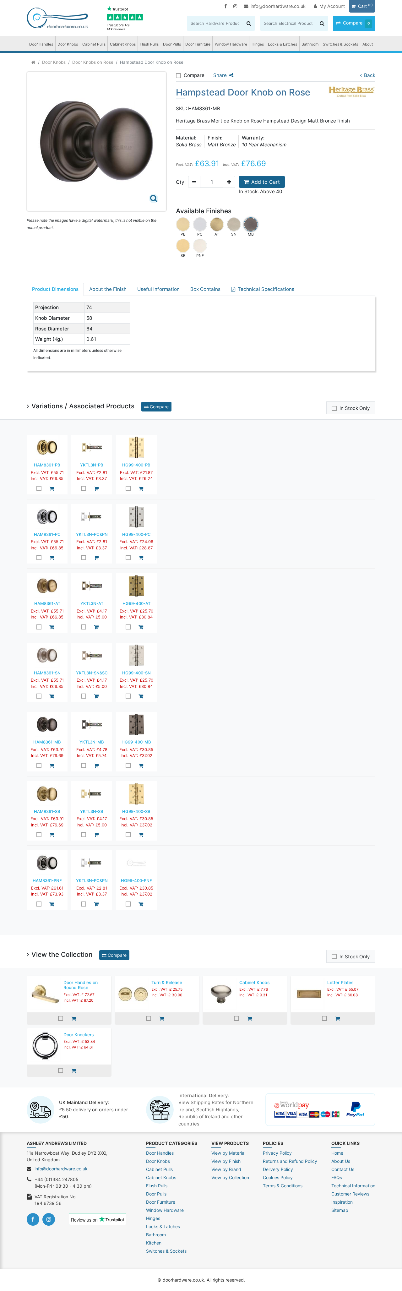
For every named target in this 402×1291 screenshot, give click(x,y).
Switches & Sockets (340, 44)
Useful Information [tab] (158, 289)
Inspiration (342, 1202)
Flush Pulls (149, 44)
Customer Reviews (350, 1193)
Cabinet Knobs (123, 44)
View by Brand (226, 1169)
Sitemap (339, 1210)
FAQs (336, 1177)
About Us (340, 1161)
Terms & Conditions (282, 1185)
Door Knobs (67, 44)
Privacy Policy (277, 1153)
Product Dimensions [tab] (55, 289)
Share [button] (220, 75)
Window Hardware (231, 44)
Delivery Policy (278, 1169)
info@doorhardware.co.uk (278, 6)
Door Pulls (172, 44)
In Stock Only (355, 408)
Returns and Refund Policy (290, 1161)
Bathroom (310, 44)
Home (337, 1153)
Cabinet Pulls (94, 44)
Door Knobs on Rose (92, 62)
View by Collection (230, 1177)
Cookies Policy (278, 1177)
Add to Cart (265, 182)
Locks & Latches (282, 44)
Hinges (258, 44)
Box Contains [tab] (205, 289)
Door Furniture (197, 44)
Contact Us (342, 1169)
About (367, 44)
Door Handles (41, 44)
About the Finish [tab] (108, 289)
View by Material (228, 1153)
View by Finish (226, 1161)
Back (369, 75)
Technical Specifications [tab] (266, 289)
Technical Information (353, 1185)
